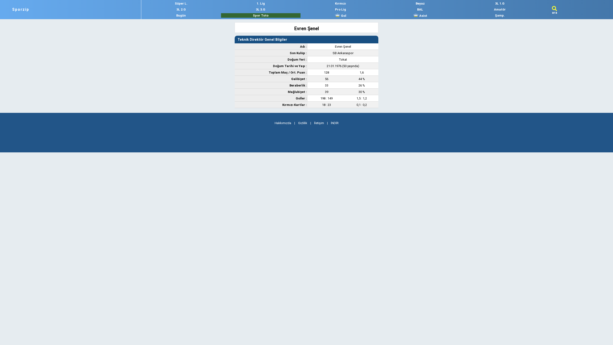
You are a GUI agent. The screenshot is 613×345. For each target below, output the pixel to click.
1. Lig (261, 3)
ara (554, 12)
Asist (423, 15)
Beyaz (420, 3)
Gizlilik (302, 123)
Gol (343, 15)
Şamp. (500, 15)
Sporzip (20, 9)
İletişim (319, 123)
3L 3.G (260, 9)
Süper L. (181, 3)
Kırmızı (340, 3)
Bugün (181, 15)
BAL (420, 9)
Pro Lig (340, 9)
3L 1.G (500, 3)
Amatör (500, 9)
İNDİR (335, 123)
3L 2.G (181, 9)
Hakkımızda (283, 123)
